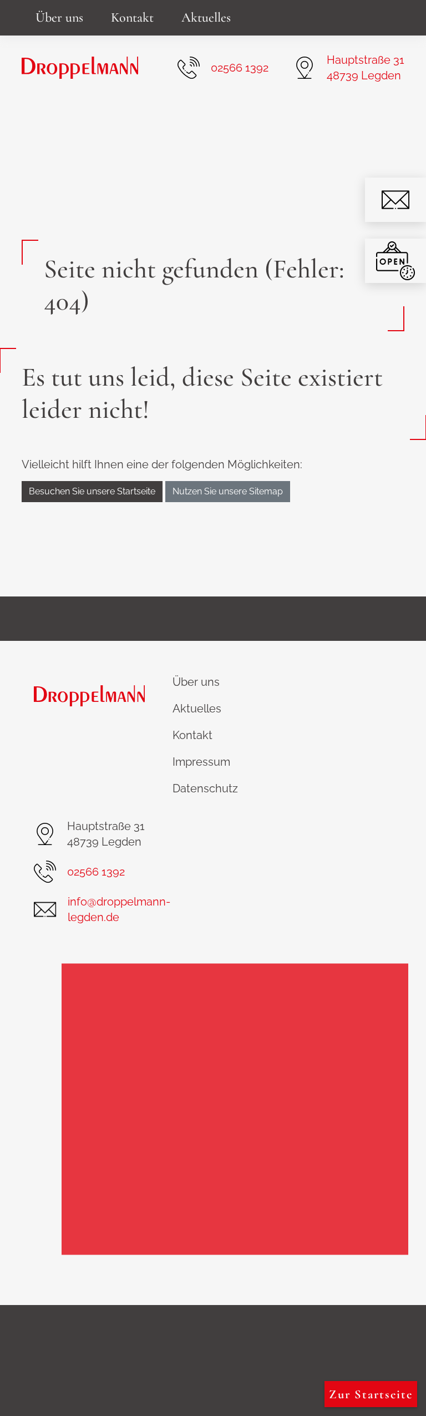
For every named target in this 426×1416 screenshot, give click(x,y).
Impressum (201, 761)
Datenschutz (205, 788)
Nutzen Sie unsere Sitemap (228, 491)
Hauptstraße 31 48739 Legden (365, 67)
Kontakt (132, 17)
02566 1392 (239, 67)
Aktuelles (206, 17)
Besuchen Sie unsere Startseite (92, 491)
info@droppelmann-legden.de (119, 909)
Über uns (59, 17)
